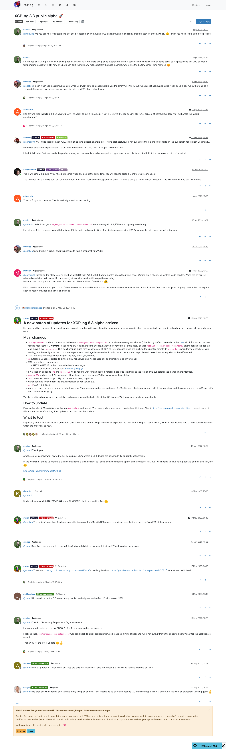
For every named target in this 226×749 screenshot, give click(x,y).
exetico (26, 29)
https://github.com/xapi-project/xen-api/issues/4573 (137, 570)
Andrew (27, 663)
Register (21, 731)
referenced (36, 307)
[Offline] (18, 31)
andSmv (27, 137)
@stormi (37, 446)
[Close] (208, 710)
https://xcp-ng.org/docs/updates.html (171, 408)
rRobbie (27, 491)
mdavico (27, 81)
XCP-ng (28, 4)
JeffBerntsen (29, 594)
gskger (26, 687)
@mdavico (38, 29)
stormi (26, 318)
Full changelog (72, 368)
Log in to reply (204, 21)
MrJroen (27, 271)
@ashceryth (40, 271)
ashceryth (28, 109)
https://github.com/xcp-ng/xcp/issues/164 (65, 570)
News (19, 22)
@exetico (39, 81)
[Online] (18, 171)
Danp (28, 307)
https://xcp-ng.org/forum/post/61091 (42, 471)
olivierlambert (29, 169)
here (182, 342)
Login (30, 731)
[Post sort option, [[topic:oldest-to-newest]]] (191, 21)
